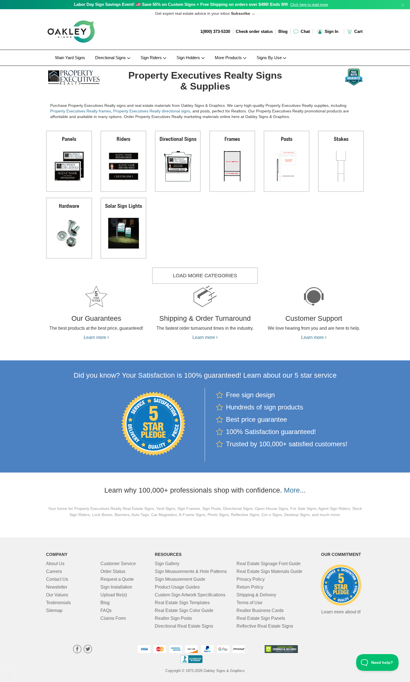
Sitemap (54, 610)
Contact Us (57, 579)
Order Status (112, 571)
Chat (305, 31)
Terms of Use (249, 602)
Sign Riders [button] (152, 57)
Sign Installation (116, 587)
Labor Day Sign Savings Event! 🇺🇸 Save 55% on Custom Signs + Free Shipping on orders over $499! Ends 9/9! (181, 4)
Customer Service (118, 563)
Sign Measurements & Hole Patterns (191, 571)
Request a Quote (117, 579)
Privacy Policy (251, 579)
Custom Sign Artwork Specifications (190, 594)
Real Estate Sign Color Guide (184, 610)
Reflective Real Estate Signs (265, 626)
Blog (283, 31)
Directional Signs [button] (111, 57)
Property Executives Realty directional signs (151, 111)
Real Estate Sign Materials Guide (269, 571)
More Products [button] (229, 57)
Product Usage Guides (177, 587)
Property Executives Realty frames (80, 111)
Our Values (57, 594)
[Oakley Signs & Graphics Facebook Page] (77, 650)
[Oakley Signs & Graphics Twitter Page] (88, 650)
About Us (55, 563)
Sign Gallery (167, 563)
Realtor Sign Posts (173, 618)
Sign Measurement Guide (180, 579)
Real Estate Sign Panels (261, 618)
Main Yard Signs (70, 57)
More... (295, 490)
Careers (54, 571)
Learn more (95, 337)
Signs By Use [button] (270, 57)
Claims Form (113, 618)
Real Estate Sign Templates (182, 602)
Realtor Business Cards (260, 610)
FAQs (106, 610)
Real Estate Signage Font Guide (269, 563)
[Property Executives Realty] (82, 76)
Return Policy (250, 587)
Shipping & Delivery (256, 594)
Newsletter (56, 587)
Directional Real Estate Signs (184, 626)
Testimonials (58, 602)
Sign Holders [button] (189, 57)
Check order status (254, 31)
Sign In (331, 31)
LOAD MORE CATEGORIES (205, 275)
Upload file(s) (113, 594)
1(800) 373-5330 (215, 31)
